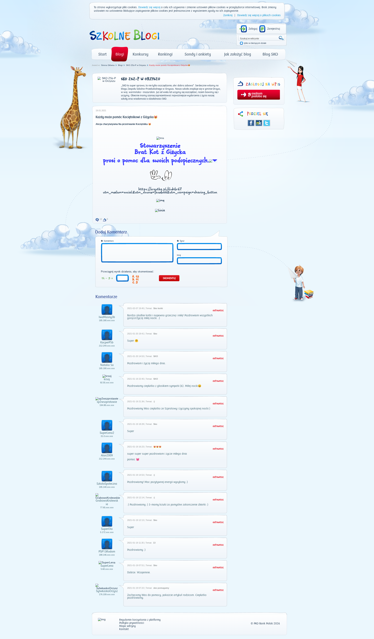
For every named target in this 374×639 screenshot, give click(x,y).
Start (102, 54)
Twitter (266, 123)
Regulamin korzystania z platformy (140, 620)
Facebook (251, 123)
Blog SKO (270, 54)
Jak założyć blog (237, 54)
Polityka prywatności (131, 623)
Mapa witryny (127, 626)
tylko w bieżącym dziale (255, 43)
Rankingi (165, 54)
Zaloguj (253, 28)
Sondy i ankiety (198, 54)
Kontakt (124, 629)
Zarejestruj (273, 28)
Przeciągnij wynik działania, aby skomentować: (127, 271)
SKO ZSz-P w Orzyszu (136, 65)
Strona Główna (108, 65)
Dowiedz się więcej (149, 7)
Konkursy (140, 54)
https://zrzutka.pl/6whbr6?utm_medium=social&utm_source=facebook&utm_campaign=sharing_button (160, 191)
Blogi (120, 54)
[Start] (124, 42)
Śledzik (259, 123)
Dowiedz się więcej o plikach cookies (259, 15)
